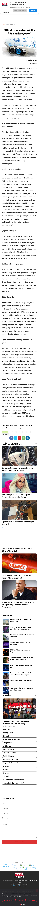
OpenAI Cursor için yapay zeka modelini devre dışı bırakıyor (20, 628)
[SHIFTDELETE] (7, 866)
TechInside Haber (31, 60)
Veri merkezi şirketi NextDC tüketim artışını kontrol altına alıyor (22, 674)
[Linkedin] (28, 438)
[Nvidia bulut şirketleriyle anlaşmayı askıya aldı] (6, 637)
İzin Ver (33, 11)
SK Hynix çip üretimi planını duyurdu (22, 680)
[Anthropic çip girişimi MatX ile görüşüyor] (6, 644)
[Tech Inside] (33, 866)
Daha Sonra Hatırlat (20, 11)
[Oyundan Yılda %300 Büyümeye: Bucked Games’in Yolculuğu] (19, 708)
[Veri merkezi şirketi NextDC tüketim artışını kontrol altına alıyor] (6, 675)
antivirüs (20, 432)
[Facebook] (11, 438)
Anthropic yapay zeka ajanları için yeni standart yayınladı (21, 658)
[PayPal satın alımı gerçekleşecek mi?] (6, 667)
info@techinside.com (19, 886)
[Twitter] (15, 438)
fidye (28, 432)
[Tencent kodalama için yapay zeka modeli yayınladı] (6, 690)
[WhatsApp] (23, 438)
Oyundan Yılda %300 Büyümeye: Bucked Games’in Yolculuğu (16, 722)
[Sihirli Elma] (16, 866)
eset (25, 432)
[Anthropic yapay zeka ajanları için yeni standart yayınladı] (6, 660)
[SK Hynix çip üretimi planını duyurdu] (6, 683)
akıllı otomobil (12, 432)
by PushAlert (6, 12)
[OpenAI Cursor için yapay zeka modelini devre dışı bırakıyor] (6, 629)
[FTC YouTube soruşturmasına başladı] (6, 652)
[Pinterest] (19, 438)
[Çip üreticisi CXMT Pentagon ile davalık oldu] (6, 622)
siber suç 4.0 (5, 434)
